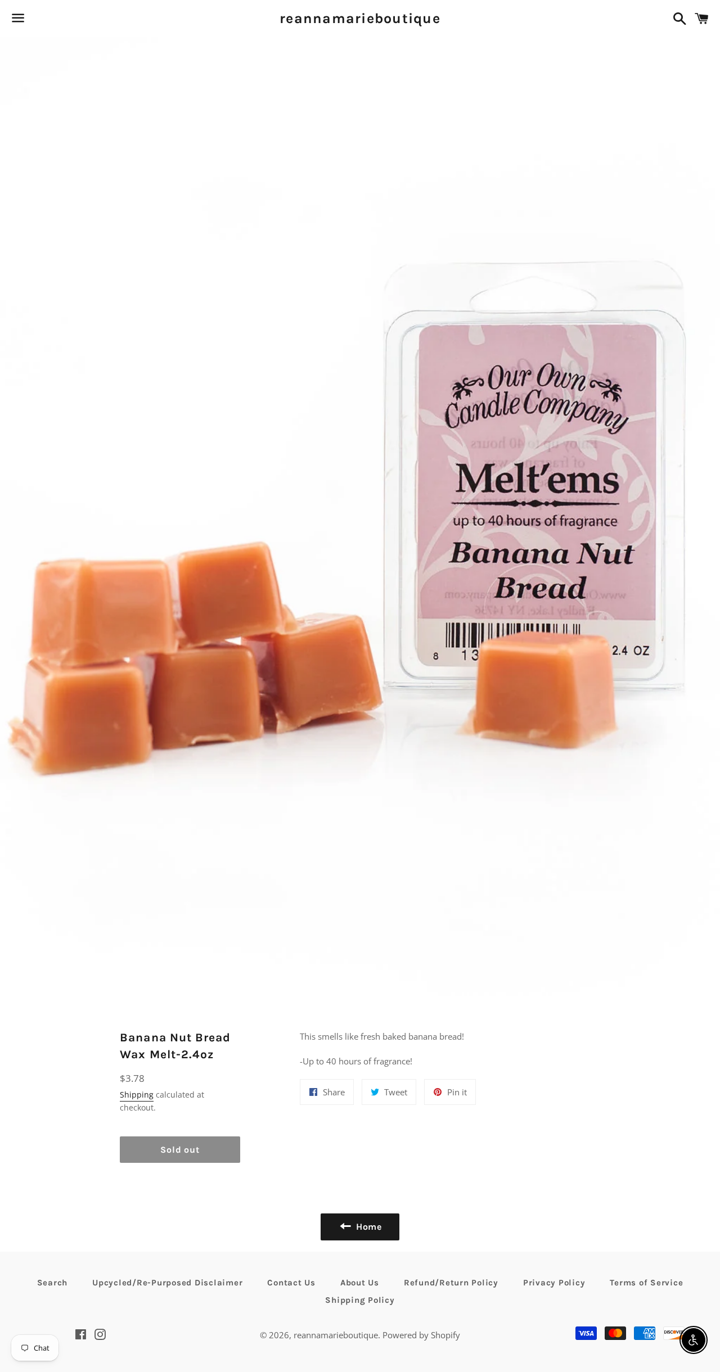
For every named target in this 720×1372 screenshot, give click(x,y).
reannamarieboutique (360, 18)
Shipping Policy (359, 1300)
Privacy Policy (554, 1283)
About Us (359, 1283)
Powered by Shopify (421, 1335)
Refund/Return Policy (451, 1283)
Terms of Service (646, 1283)
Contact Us (291, 1283)
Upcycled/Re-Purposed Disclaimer (167, 1283)
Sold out (179, 1149)
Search (52, 1283)
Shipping (137, 1094)
